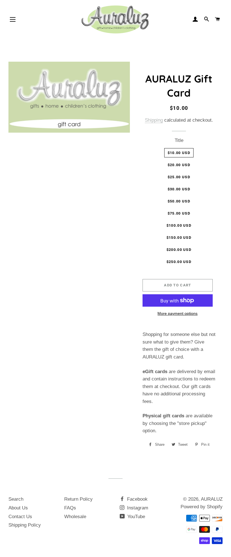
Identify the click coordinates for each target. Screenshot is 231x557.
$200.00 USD (178, 250)
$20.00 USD (179, 165)
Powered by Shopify (202, 506)
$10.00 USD (179, 153)
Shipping (154, 120)
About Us (18, 508)
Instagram (137, 508)
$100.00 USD (178, 225)
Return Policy (78, 499)
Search (15, 499)
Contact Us (20, 516)
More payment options (177, 313)
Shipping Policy (24, 525)
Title (179, 140)
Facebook (137, 499)
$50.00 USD (179, 201)
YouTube (135, 516)
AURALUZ (212, 499)
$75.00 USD (179, 213)
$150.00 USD (178, 237)
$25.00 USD (179, 177)
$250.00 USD (178, 262)
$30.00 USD (179, 189)
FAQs (70, 508)
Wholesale (75, 516)
